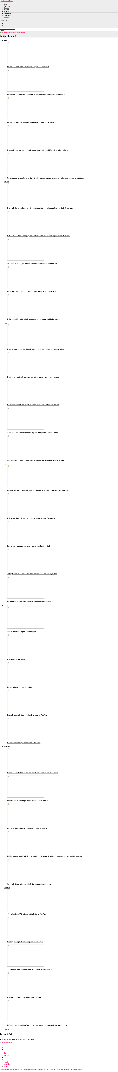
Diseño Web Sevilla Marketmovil (71, 1070)
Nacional (6, 8)
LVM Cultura (7, 15)
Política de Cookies (21, 1070)
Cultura (6, 1066)
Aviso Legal (33, 1070)
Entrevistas (7, 13)
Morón (6, 4)
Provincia (7, 6)
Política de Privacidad (7, 1070)
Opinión (6, 11)
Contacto (6, 17)
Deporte (6, 10)
